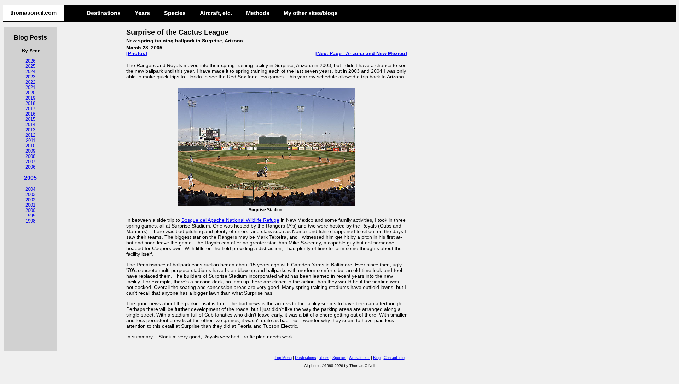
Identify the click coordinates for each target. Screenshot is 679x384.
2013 (30, 129)
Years (142, 13)
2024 (30, 71)
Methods (257, 13)
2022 (30, 82)
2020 (30, 92)
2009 (30, 151)
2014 (30, 124)
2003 (30, 194)
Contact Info (394, 357)
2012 (30, 135)
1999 (30, 215)
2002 (30, 199)
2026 (30, 61)
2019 (30, 98)
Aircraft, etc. (216, 13)
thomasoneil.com (33, 13)
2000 (30, 210)
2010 (30, 145)
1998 (30, 221)
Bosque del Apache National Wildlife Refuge (230, 220)
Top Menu (283, 357)
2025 (30, 66)
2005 (30, 178)
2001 (30, 205)
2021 (30, 87)
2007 (30, 161)
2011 (30, 140)
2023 (30, 76)
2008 (30, 156)
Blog (377, 357)
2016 (30, 114)
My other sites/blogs (311, 13)
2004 (30, 189)
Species (175, 13)
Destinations (104, 13)
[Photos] (136, 53)
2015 (30, 119)
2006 (30, 167)
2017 (30, 108)
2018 (30, 103)
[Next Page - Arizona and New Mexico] (361, 53)
